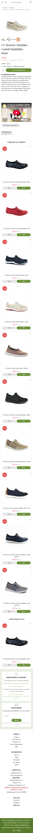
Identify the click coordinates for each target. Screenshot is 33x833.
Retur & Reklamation (16, 744)
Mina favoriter (16, 739)
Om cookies (16, 762)
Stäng (19, 830)
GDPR (16, 765)
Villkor (16, 747)
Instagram (16, 802)
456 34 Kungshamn (16, 775)
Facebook (16, 800)
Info (9, 188)
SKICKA (16, 720)
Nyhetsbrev (16, 760)
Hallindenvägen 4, (16, 773)
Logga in (16, 737)
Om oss (16, 755)
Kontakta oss (16, 742)
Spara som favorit (11, 125)
